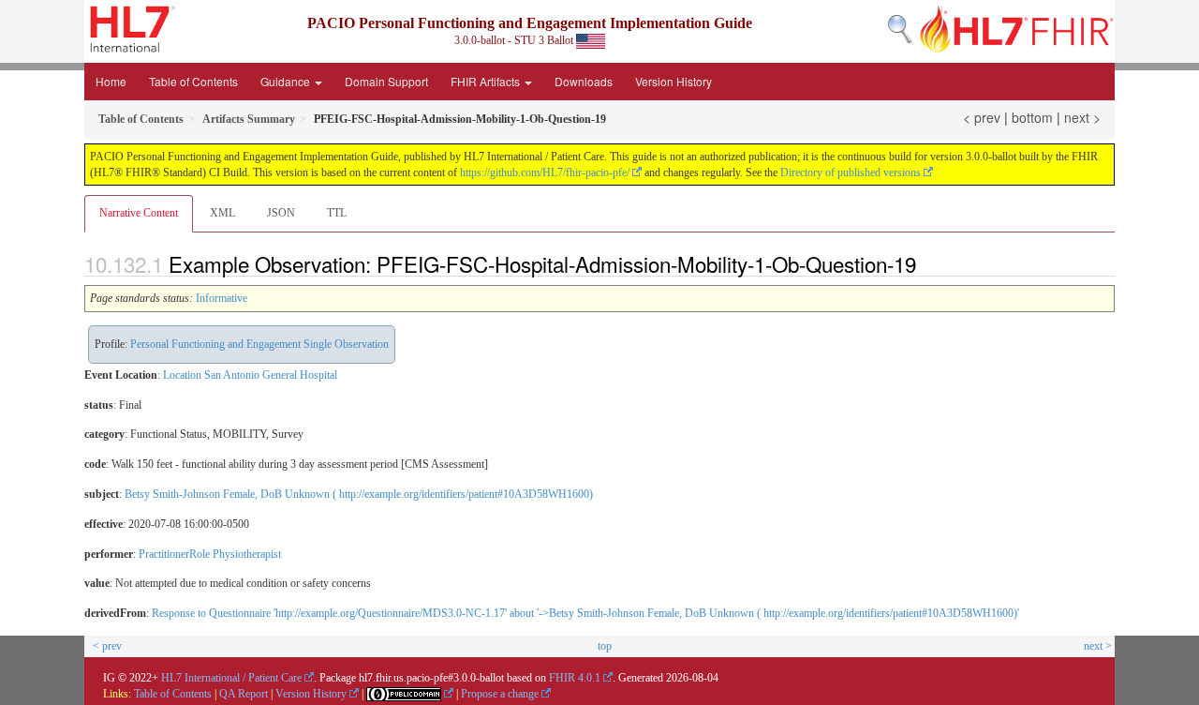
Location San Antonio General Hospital (250, 375)
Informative (221, 298)
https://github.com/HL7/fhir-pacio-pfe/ (544, 172)
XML (222, 212)
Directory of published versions (850, 172)
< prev (981, 117)
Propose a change (500, 693)
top (605, 645)
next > (1082, 117)
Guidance (286, 81)
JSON (281, 212)
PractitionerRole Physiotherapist (210, 554)
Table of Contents (193, 81)
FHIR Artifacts (487, 81)
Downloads (584, 81)
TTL (337, 212)
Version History (673, 81)
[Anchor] (926, 263)
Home (111, 81)
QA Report (243, 693)
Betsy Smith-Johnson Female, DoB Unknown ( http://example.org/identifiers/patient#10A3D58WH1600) (359, 494)
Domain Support (386, 81)
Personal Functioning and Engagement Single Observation (259, 344)
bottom (1032, 117)
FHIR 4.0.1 (574, 677)
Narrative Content (138, 212)
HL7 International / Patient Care (231, 677)
